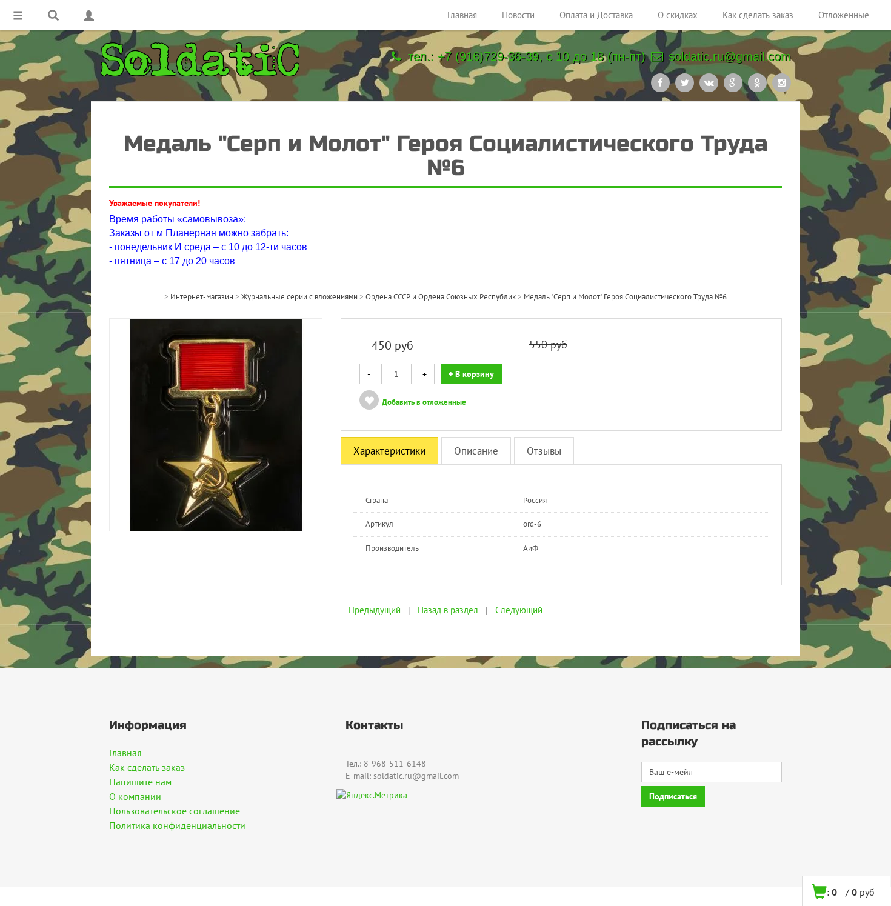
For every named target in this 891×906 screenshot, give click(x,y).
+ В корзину (471, 373)
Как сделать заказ (757, 15)
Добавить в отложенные (424, 402)
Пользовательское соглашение (174, 811)
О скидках (678, 15)
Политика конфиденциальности (177, 825)
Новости (518, 15)
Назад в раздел (448, 610)
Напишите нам (140, 782)
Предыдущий (375, 610)
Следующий (518, 610)
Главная (462, 15)
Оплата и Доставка (596, 15)
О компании (135, 796)
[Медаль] (215, 423)
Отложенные (843, 15)
